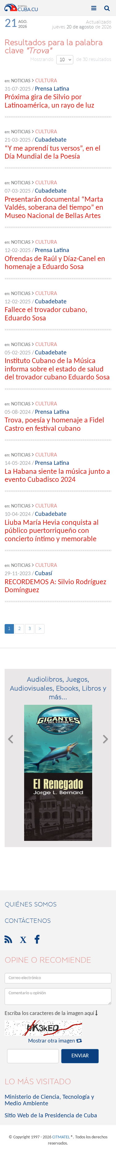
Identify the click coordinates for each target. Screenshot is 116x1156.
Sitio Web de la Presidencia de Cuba (51, 1116)
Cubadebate (51, 140)
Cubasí (43, 574)
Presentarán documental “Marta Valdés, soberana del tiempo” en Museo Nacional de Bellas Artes (54, 208)
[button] (10, 773)
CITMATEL (61, 1137)
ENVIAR (80, 1056)
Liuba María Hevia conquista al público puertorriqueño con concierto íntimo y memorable (52, 531)
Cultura (46, 81)
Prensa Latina (52, 89)
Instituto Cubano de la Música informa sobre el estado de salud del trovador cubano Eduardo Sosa (57, 369)
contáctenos (28, 920)
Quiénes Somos (31, 904)
